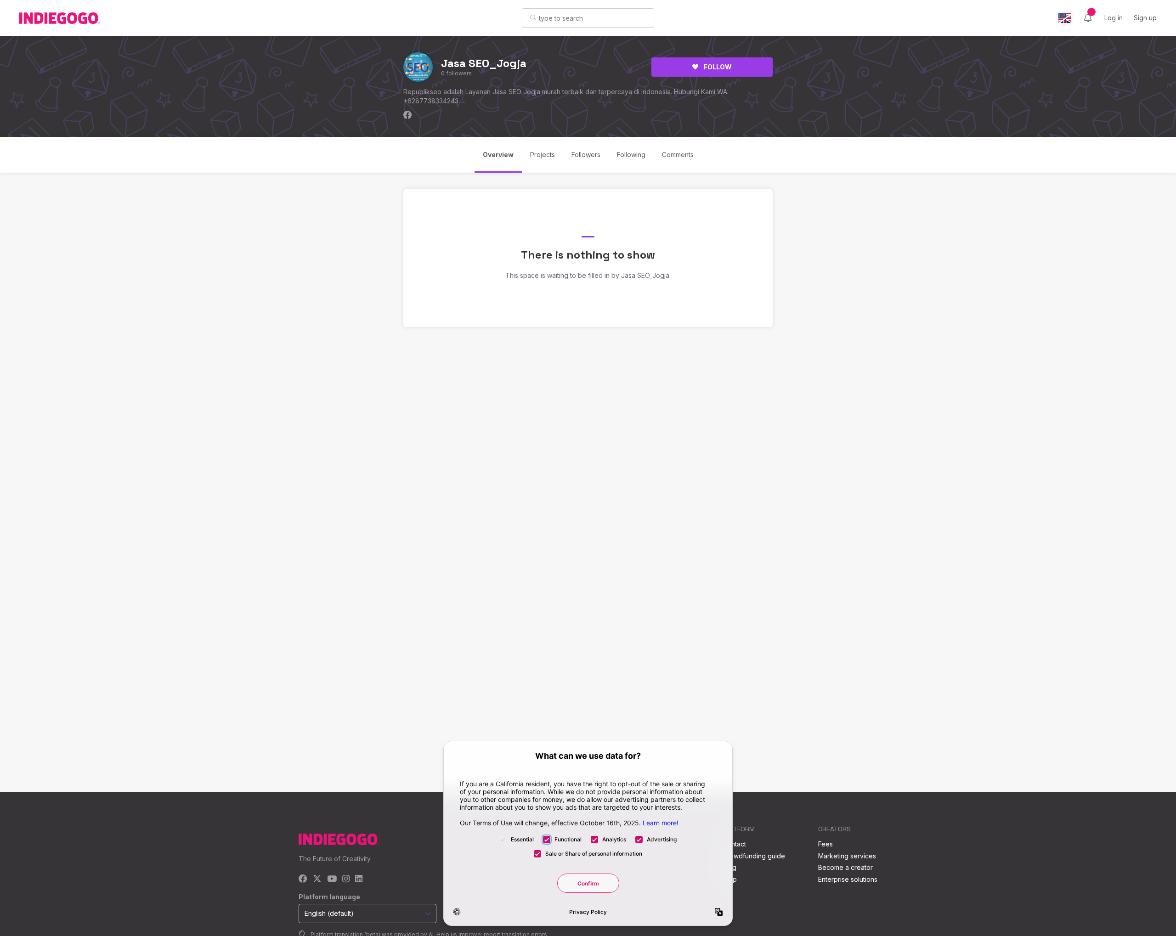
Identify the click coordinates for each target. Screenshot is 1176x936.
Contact (734, 844)
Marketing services (847, 856)
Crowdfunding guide (754, 856)
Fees (825, 844)
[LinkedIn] (358, 879)
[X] (317, 879)
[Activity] (1088, 18)
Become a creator (845, 867)
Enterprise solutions (847, 879)
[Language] (1065, 18)
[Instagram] (346, 879)
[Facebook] (303, 879)
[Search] (533, 17)
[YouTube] (332, 879)
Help (730, 879)
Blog (729, 867)
